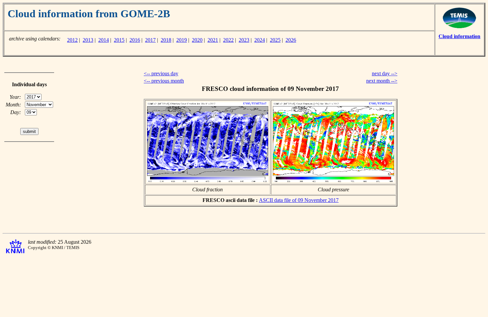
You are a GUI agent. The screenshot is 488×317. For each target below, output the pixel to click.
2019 (181, 40)
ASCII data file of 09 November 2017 (299, 200)
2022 (228, 40)
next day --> (384, 73)
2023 (244, 40)
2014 (103, 40)
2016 (134, 40)
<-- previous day (161, 73)
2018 (166, 40)
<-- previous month (164, 81)
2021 (212, 40)
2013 (88, 40)
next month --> (381, 81)
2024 (259, 40)
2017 (150, 40)
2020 (197, 40)
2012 (72, 40)
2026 (290, 40)
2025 (275, 40)
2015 (119, 40)
